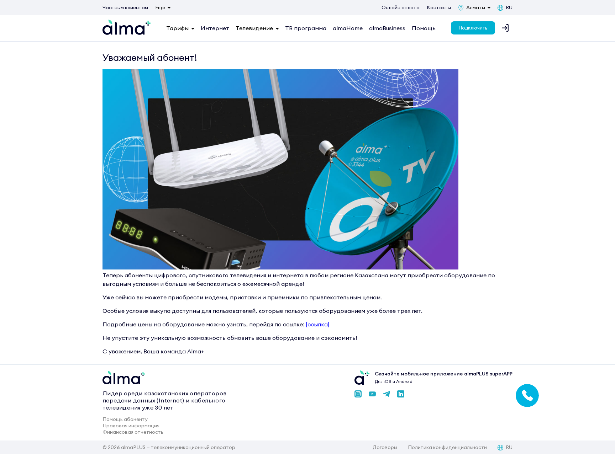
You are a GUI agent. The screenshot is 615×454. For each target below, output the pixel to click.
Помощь (424, 28)
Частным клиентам (125, 7)
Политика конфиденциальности (447, 447)
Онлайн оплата (401, 7)
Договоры (385, 447)
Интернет (215, 28)
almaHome (348, 28)
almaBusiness (387, 28)
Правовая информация (130, 425)
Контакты (439, 7)
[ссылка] (318, 324)
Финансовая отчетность (132, 432)
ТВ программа (305, 28)
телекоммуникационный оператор (193, 447)
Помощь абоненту (125, 419)
